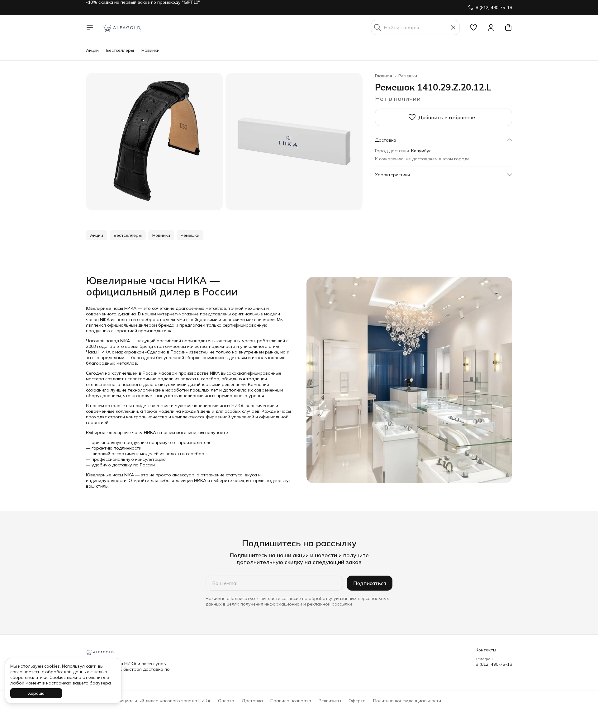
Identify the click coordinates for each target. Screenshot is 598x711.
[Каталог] (89, 27)
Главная (383, 76)
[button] (473, 27)
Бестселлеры (120, 50)
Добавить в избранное (446, 117)
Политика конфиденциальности (407, 701)
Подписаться (369, 583)
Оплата (226, 701)
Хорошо (36, 693)
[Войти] (491, 27)
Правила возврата (290, 701)
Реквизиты (330, 701)
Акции (92, 50)
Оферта (357, 701)
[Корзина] (508, 27)
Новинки (150, 50)
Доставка (252, 701)
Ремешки (407, 76)
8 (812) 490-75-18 (494, 664)
